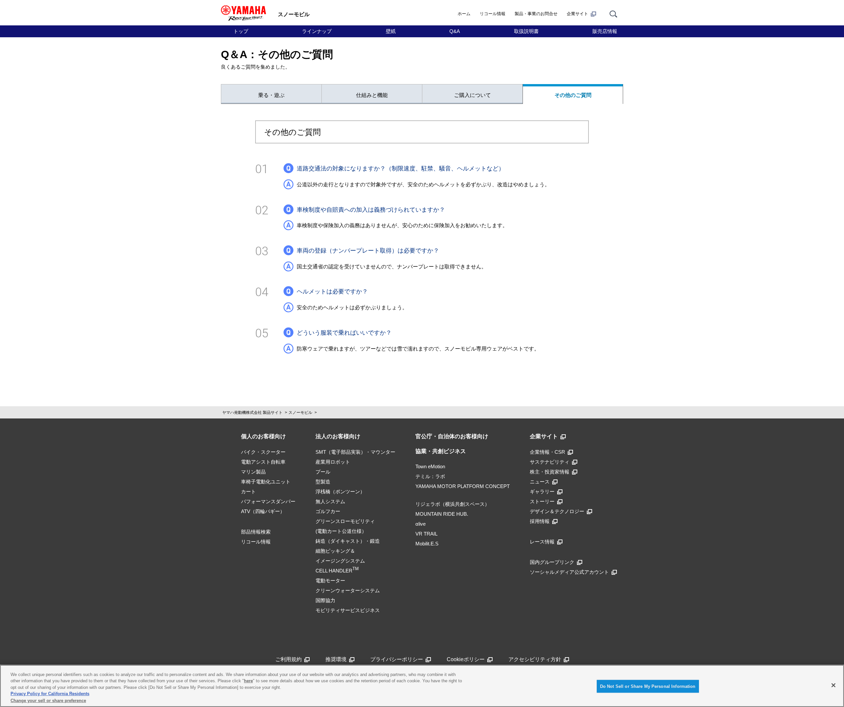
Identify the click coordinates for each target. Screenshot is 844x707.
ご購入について (472, 95)
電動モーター (330, 580)
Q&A (454, 31)
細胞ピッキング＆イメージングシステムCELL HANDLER (340, 560)
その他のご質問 (573, 95)
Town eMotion (430, 466)
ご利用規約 (288, 659)
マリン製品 (253, 472)
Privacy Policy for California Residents (50, 694)
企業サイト (577, 13)
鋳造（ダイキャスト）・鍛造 (348, 541)
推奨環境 (336, 659)
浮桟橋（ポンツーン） (340, 491)
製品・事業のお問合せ (536, 13)
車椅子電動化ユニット (265, 481)
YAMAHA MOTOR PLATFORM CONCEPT (462, 486)
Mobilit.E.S (426, 543)
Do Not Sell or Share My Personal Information (648, 686)
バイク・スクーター (263, 452)
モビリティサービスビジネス (348, 610)
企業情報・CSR (547, 452)
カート (248, 491)
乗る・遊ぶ (271, 95)
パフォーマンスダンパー (268, 501)
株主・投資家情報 (549, 472)
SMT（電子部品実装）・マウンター (355, 452)
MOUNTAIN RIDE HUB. (441, 514)
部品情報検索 (256, 532)
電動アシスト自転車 (263, 462)
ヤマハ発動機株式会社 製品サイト (252, 412)
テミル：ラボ (430, 476)
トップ (240, 31)
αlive (420, 524)
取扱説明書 (526, 31)
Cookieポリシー (466, 659)
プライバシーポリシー (396, 659)
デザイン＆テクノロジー (557, 511)
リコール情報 (492, 13)
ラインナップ (317, 31)
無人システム (330, 501)
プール (323, 472)
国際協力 (325, 600)
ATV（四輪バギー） (263, 511)
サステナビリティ (549, 462)
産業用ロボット (333, 462)
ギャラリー (542, 491)
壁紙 (391, 31)
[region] (422, 686)
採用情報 (540, 521)
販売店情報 (604, 31)
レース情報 (542, 541)
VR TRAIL (426, 534)
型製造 (323, 481)
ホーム (464, 13)
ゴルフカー (328, 511)
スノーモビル (300, 412)
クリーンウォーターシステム (348, 590)
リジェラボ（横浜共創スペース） (452, 504)
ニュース (540, 481)
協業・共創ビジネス (440, 451)
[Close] (833, 685)
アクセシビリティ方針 (534, 659)
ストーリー (542, 501)
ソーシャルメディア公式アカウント (569, 572)
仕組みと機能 (372, 95)
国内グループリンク (552, 562)
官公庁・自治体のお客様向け (451, 436)
